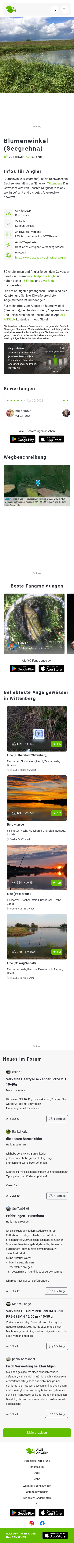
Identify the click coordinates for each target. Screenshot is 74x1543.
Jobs (37, 1478)
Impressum (37, 1466)
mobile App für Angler (41, 276)
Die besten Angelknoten (37, 1497)
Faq (37, 1503)
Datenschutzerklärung (37, 1460)
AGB (37, 1472)
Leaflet (8, 498)
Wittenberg (54, 183)
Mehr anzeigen (37, 1432)
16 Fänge (28, 281)
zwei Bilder (48, 281)
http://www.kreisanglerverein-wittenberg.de (40, 257)
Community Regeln (37, 1491)
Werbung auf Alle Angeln (37, 1485)
